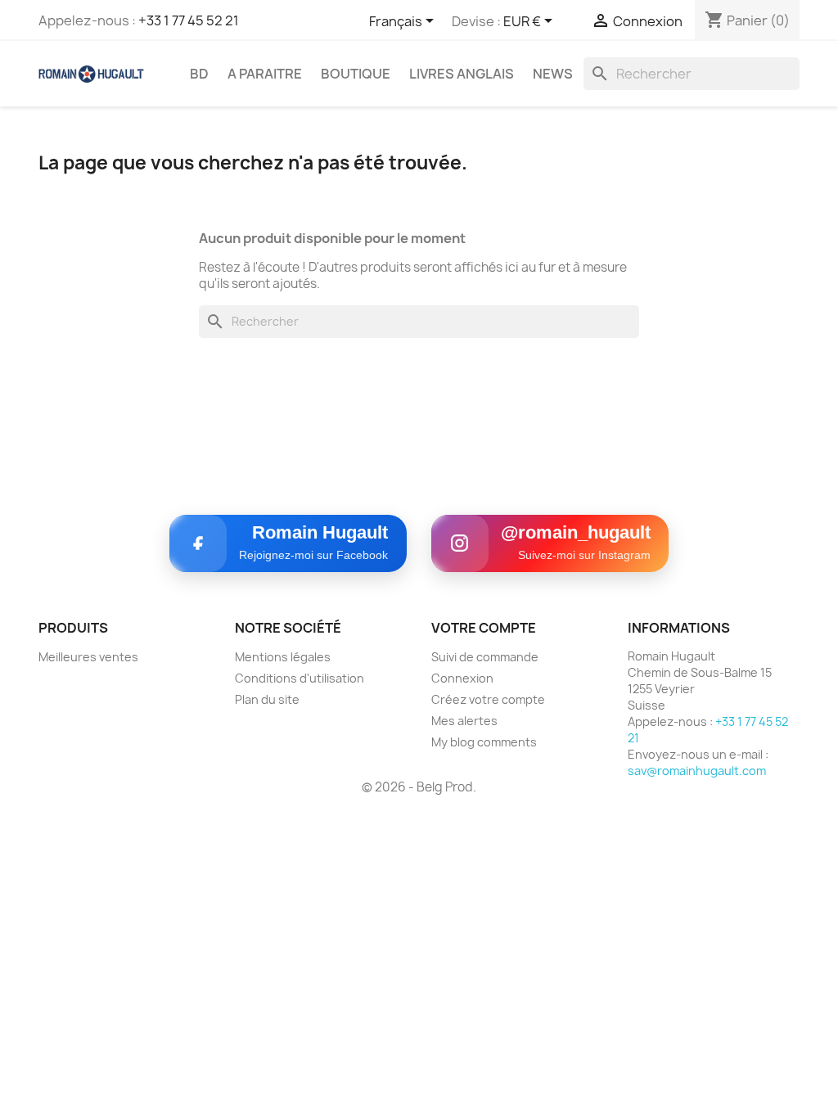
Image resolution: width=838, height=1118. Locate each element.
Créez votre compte (488, 699)
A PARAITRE (265, 74)
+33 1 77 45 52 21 (188, 20)
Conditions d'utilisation (299, 678)
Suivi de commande (484, 657)
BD (199, 74)
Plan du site (267, 699)
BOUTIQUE (355, 74)
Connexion (462, 678)
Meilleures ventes (88, 657)
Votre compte (483, 628)
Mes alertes (464, 720)
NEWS (553, 74)
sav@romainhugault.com (697, 770)
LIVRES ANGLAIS (461, 74)
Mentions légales (283, 657)
